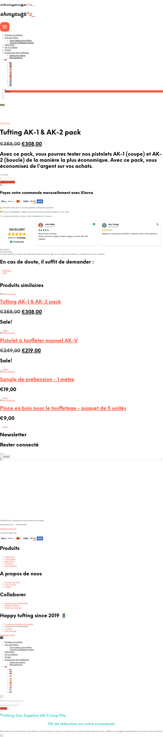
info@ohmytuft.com (8, 529)
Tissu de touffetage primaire (22, 42)
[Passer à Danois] (11, 78)
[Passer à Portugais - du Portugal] (11, 76)
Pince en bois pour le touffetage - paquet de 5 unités (63, 408)
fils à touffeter (11, 48)
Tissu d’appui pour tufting (21, 40)
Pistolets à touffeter (14, 35)
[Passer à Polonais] (11, 71)
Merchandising (16, 57)
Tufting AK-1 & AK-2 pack (30, 302)
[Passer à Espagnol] (11, 74)
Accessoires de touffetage (17, 53)
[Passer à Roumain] (11, 85)
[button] (5, 89)
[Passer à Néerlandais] (11, 80)
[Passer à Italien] (11, 69)
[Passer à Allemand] (11, 67)
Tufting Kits (10, 45)
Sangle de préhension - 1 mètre (37, 379)
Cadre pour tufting (17, 55)
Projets (8, 50)
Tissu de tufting (11, 38)
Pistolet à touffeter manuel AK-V (39, 340)
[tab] (81, 249)
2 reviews (21, 237)
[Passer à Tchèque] (11, 62)
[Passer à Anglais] (11, 65)
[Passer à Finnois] (11, 83)
